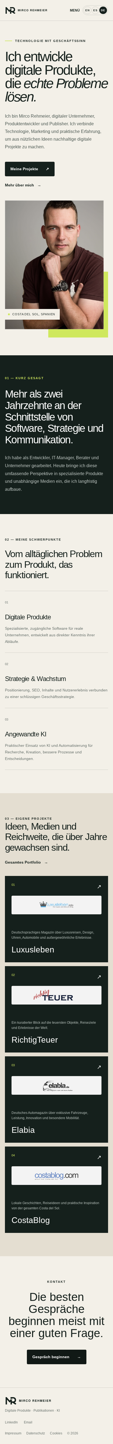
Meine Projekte (29, 169)
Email (28, 1422)
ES (95, 10)
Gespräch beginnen (56, 1357)
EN (87, 10)
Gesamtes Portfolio (26, 862)
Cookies (56, 1433)
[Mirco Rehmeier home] (37, 10)
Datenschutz (35, 1433)
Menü (75, 10)
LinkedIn (11, 1422)
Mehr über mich (23, 185)
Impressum (13, 1433)
